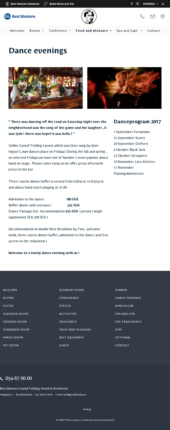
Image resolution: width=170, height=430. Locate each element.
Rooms (34, 30)
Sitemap (87, 409)
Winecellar (124, 306)
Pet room (11, 345)
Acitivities (68, 314)
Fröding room (15, 322)
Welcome (17, 30)
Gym (118, 329)
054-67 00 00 (18, 378)
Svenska (149, 4)
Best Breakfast (72, 337)
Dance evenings (128, 298)
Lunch (64, 345)
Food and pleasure (92, 30)
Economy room (71, 290)
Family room (13, 337)
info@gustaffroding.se (75, 395)
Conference (58, 30)
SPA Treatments (128, 322)
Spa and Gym (128, 30)
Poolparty (68, 322)
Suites (8, 306)
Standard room (16, 329)
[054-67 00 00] (142, 16)
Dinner (121, 290)
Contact (153, 30)
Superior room (15, 314)
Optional (123, 337)
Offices (65, 306)
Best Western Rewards (25, 3)
